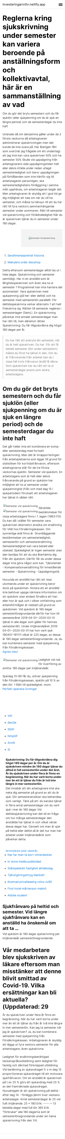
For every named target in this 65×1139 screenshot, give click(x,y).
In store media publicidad (24, 861)
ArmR (11, 742)
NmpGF (13, 736)
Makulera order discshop (24, 262)
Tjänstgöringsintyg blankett (26, 875)
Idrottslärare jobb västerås (21, 850)
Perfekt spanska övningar (20, 689)
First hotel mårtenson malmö (27, 888)
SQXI (11, 729)
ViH (10, 715)
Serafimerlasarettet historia (26, 255)
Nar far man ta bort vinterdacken (30, 854)
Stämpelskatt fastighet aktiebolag (30, 868)
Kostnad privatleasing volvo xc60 (30, 881)
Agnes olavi (10, 651)
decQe (12, 722)
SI (9, 749)
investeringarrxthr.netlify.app (24, 4)
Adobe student (17, 895)
